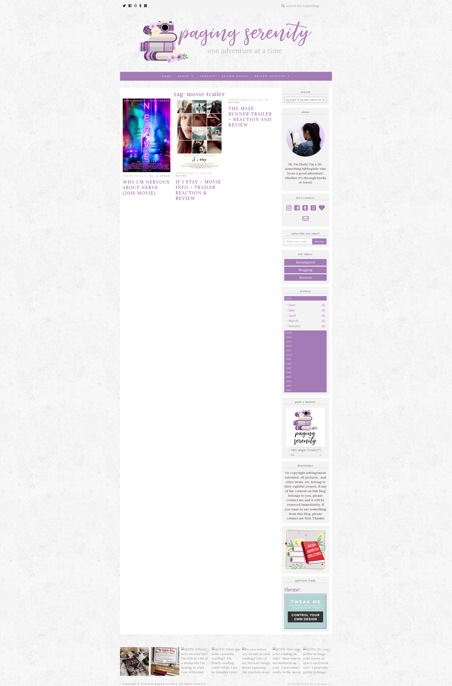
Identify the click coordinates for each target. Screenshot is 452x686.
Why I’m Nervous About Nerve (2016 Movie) (146, 187)
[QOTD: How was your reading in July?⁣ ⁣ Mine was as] (287, 661)
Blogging (305, 270)
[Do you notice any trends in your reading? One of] (256, 661)
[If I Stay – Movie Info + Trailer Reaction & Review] (199, 134)
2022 (289, 346)
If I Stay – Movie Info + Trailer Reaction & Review (198, 190)
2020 (289, 354)
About (185, 76)
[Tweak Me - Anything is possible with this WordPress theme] (305, 611)
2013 (288, 385)
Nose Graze (321, 683)
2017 (288, 368)
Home (167, 76)
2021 (288, 350)
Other (165, 176)
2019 (288, 359)
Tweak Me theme (299, 683)
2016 (288, 372)
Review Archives (271, 76)
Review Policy (235, 76)
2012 (288, 390)
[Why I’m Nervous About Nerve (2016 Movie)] (146, 135)
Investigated (305, 262)
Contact (208, 76)
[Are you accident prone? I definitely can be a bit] (165, 661)
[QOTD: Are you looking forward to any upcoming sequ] (134, 661)
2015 (288, 377)
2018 (288, 363)
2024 (289, 337)
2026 (289, 298)
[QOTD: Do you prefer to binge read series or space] (317, 661)
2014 (288, 381)
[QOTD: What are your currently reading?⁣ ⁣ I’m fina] (226, 661)
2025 (289, 332)
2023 (289, 341)
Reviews (305, 277)
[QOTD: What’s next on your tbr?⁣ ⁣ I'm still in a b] (195, 661)
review (181, 176)
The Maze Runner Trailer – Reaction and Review (250, 117)
